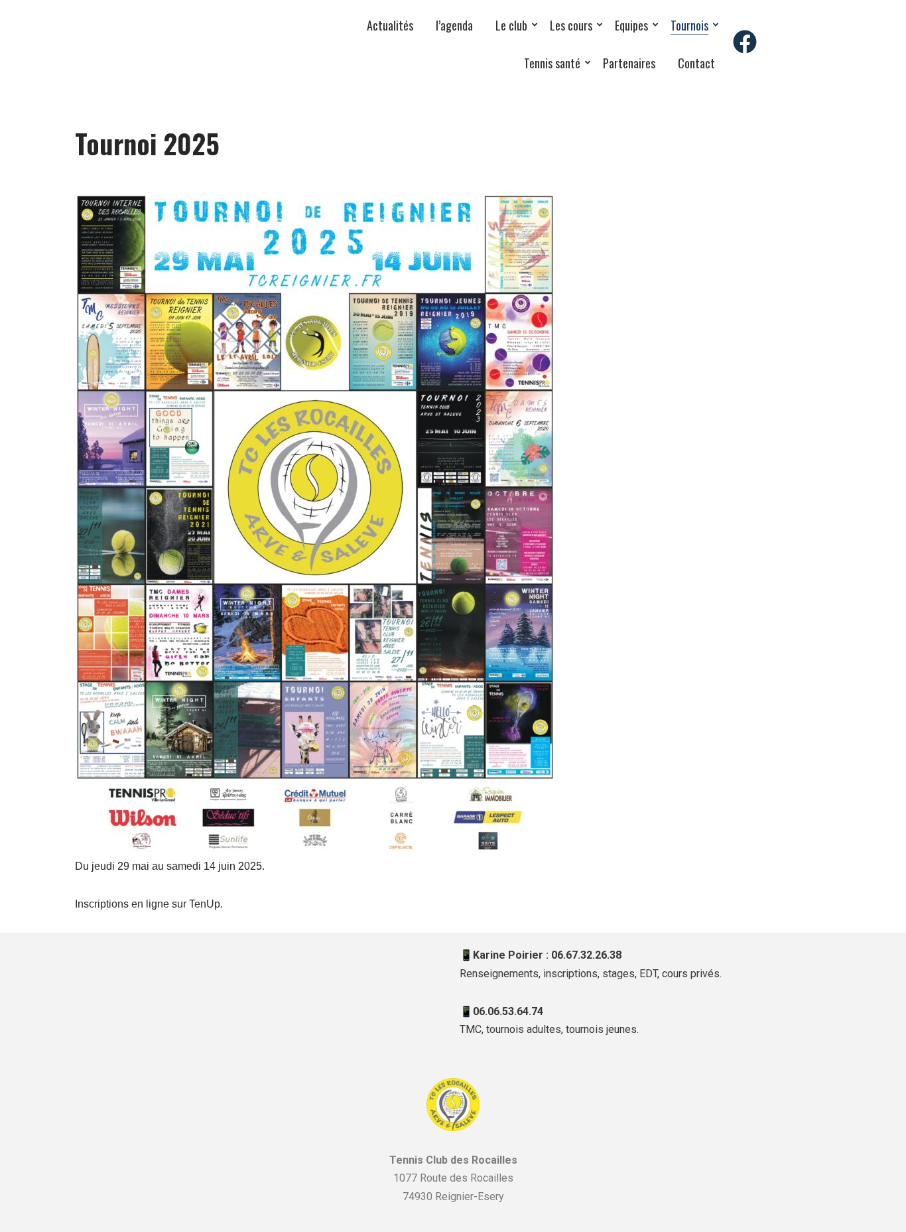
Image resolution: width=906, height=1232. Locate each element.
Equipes (631, 25)
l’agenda (454, 25)
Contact (696, 63)
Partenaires (629, 63)
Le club (511, 25)
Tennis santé (552, 63)
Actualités (390, 25)
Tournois (689, 25)
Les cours (571, 25)
